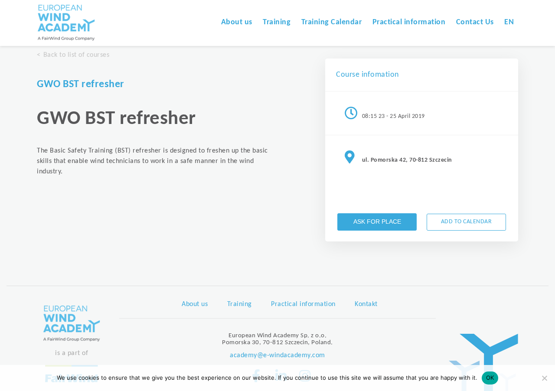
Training (277, 22)
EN (509, 22)
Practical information (409, 22)
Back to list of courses (76, 55)
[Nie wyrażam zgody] (544, 378)
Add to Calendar (466, 221)
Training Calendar (331, 22)
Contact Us (475, 22)
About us (236, 22)
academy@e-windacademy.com (277, 355)
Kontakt (366, 304)
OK (490, 377)
